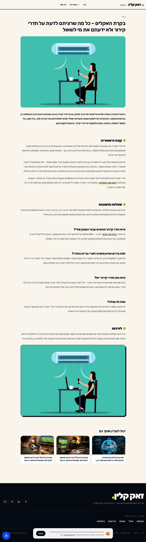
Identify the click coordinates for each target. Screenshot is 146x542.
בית (84, 4)
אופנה (122, 521)
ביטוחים (101, 521)
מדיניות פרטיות (113, 533)
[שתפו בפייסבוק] (26, 502)
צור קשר (63, 4)
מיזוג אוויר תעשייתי (107, 182)
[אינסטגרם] (5, 502)
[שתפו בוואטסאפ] (12, 502)
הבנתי (40, 533)
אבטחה (140, 521)
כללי (123, 17)
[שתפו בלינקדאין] (19, 502)
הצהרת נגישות (125, 533)
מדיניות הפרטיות (69, 535)
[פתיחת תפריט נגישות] (6, 536)
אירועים (112, 521)
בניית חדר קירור (109, 234)
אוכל (131, 521)
